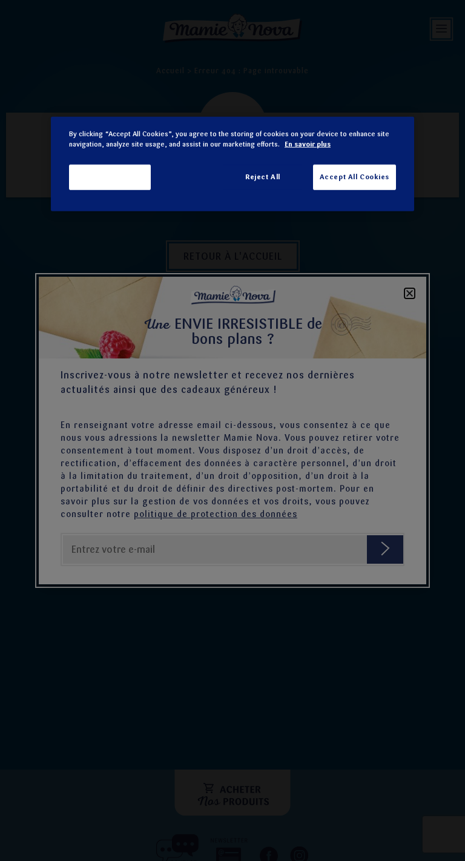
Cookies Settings (110, 177)
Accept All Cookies (354, 177)
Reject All (262, 177)
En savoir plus (308, 144)
